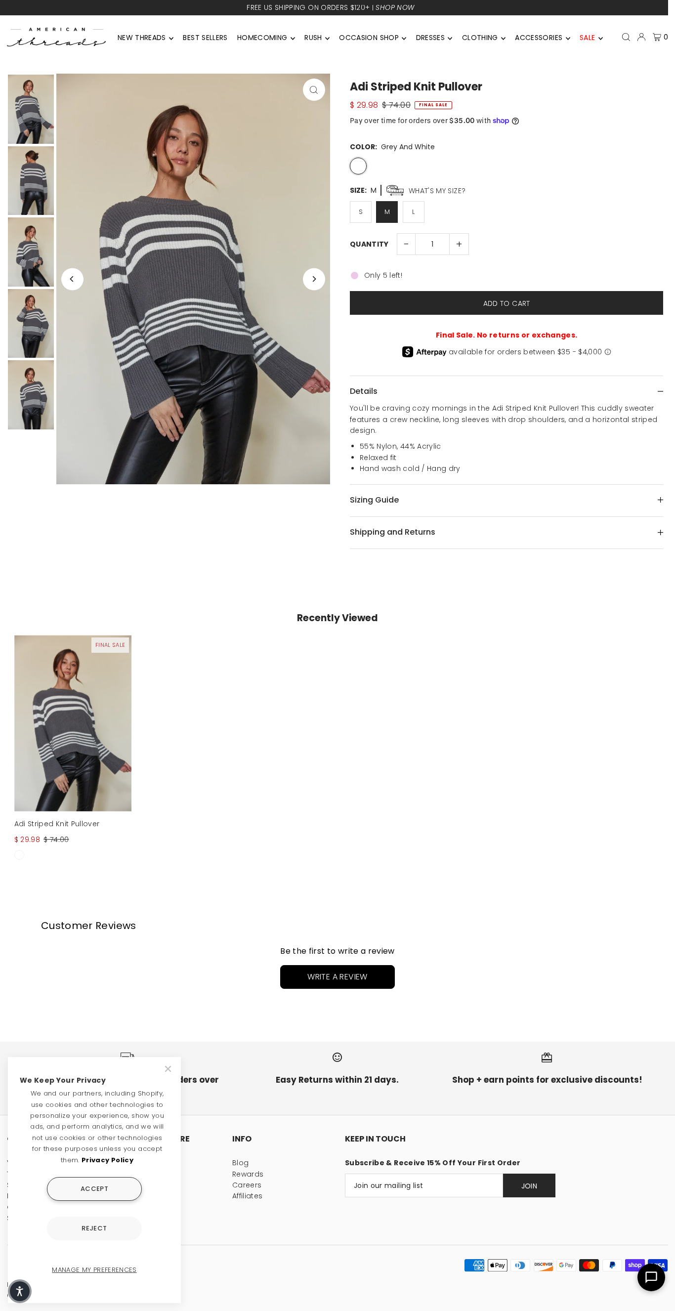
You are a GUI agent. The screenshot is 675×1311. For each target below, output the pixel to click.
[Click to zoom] (314, 90)
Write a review (337, 976)
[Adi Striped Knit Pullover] (73, 723)
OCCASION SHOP (369, 37)
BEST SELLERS (205, 37)
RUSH (313, 37)
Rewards (247, 1174)
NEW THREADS (142, 37)
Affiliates (247, 1196)
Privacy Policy (107, 1160)
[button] (20, 1291)
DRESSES (430, 37)
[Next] (314, 279)
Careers (246, 1185)
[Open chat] (651, 1277)
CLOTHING (480, 37)
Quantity (369, 244)
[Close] (169, 1069)
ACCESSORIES (538, 37)
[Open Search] (626, 37)
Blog (240, 1163)
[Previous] (72, 279)
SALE (587, 37)
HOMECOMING (262, 37)
